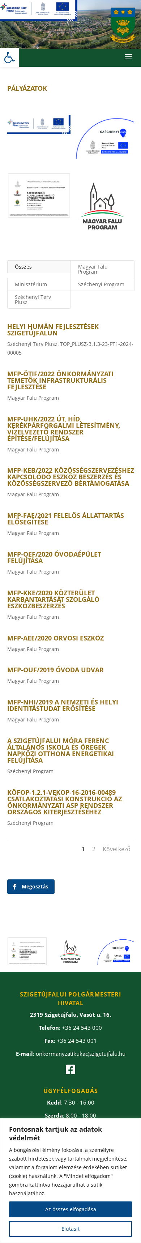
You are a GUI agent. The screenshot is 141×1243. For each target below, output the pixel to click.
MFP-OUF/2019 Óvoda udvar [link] (55, 669)
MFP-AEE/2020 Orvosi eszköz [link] (55, 638)
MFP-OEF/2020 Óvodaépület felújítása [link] (54, 557)
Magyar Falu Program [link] (93, 269)
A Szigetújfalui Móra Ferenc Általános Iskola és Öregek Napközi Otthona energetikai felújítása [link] (60, 750)
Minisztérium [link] (31, 284)
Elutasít (70, 1228)
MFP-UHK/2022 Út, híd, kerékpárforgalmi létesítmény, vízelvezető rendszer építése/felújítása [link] (63, 429)
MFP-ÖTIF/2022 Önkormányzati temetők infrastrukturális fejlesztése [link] (60, 380)
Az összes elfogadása (70, 1209)
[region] (70, 1180)
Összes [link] (23, 266)
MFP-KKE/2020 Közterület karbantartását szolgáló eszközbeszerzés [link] (53, 599)
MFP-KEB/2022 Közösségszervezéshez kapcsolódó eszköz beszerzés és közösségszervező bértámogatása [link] (70, 477)
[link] (9, 57)
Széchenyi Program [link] (101, 284)
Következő (117, 849)
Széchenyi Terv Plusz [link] (33, 299)
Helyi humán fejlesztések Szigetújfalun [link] (53, 329)
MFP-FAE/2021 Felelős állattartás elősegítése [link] (65, 518)
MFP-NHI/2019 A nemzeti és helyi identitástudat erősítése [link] (62, 705)
